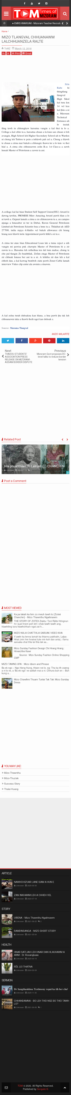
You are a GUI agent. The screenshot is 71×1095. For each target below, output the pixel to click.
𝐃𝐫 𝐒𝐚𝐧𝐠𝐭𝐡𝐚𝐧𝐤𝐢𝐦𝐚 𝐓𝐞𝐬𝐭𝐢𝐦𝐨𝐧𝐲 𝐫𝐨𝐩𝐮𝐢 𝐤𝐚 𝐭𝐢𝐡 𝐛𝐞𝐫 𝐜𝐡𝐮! (41, 989)
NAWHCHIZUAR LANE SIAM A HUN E (34, 882)
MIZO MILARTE (60, 334)
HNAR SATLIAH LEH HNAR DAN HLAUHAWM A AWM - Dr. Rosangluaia (39, 954)
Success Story (12, 783)
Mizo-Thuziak (11, 778)
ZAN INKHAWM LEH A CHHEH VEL (33, 895)
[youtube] (32, 3)
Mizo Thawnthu (12, 772)
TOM (20, 1085)
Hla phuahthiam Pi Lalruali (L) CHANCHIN (34, 466)
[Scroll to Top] (64, 1087)
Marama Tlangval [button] (19, 328)
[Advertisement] (35, 69)
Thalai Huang (11, 789)
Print (17, 53)
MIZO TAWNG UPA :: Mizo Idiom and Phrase (25, 664)
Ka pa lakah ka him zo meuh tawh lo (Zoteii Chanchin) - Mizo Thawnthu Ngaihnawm (37, 616)
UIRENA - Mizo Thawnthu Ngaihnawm (34, 917)
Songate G (42, 1089)
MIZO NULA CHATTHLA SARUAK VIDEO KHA (38, 632)
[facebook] (24, 3)
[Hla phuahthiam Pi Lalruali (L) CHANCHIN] (35, 459)
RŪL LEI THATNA (23, 966)
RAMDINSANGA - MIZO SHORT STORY (35, 930)
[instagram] (46, 3)
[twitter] (39, 3)
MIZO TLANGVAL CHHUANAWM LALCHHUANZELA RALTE (28, 39)
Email (28, 53)
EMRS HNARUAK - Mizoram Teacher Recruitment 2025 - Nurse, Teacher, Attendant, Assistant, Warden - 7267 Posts (39, 24)
